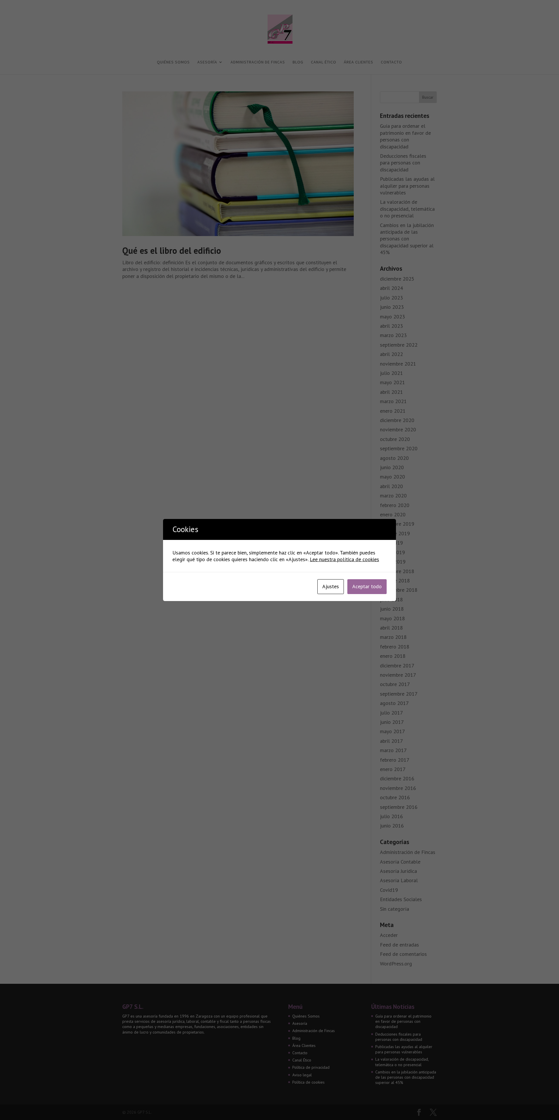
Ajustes (330, 586)
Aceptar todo (367, 586)
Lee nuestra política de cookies (344, 559)
